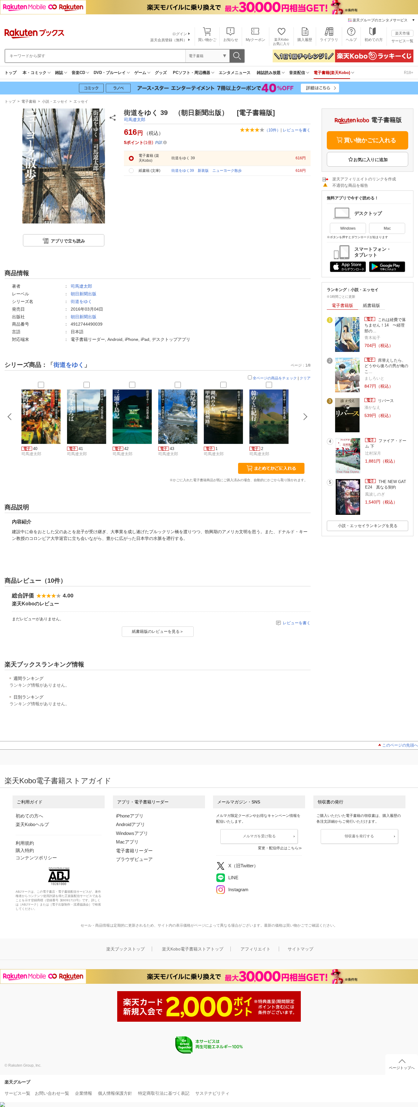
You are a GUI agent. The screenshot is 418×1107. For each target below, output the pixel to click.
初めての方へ (29, 815)
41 (81, 448)
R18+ (408, 72)
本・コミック (35, 72)
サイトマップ (300, 948)
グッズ (161, 72)
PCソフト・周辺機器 (191, 72)
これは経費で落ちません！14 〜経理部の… (385, 325)
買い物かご (207, 40)
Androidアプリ (130, 824)
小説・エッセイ (55, 101)
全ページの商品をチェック (275, 378)
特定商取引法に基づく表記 (163, 1093)
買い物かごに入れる (370, 140)
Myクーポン (255, 40)
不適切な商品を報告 (350, 185)
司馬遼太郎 (134, 119)
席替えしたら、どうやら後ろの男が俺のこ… (386, 366)
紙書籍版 (371, 305)
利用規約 (25, 843)
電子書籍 (28, 101)
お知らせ (230, 40)
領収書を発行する (359, 836)
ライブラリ (329, 40)
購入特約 (25, 850)
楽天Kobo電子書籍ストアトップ (192, 948)
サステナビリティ (212, 1093)
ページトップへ (402, 1068)
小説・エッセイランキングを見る (367, 525)
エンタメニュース (235, 72)
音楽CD (78, 72)
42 (126, 448)
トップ (11, 72)
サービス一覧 (402, 41)
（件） (272, 130)
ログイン (179, 34)
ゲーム (140, 72)
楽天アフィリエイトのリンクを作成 (364, 179)
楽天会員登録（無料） (168, 40)
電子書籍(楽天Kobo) (332, 72)
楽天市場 (402, 33)
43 (172, 448)
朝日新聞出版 (83, 293)
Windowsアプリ (132, 833)
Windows (348, 228)
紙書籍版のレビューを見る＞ (158, 631)
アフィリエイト (256, 948)
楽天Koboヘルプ (32, 824)
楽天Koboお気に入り (281, 41)
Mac (387, 228)
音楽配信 (297, 72)
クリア (305, 378)
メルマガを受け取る (259, 836)
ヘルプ (351, 40)
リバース (385, 400)
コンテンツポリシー (36, 857)
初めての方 (373, 40)
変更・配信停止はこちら (278, 848)
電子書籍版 (342, 305)
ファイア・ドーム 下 (385, 443)
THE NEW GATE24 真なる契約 (385, 484)
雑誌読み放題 (269, 72)
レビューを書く (297, 130)
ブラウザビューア (134, 859)
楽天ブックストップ (125, 948)
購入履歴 (304, 40)
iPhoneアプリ (130, 815)
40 (35, 448)
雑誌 (59, 72)
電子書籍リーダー (134, 850)
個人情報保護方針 (115, 1093)
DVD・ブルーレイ (110, 72)
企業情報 (83, 1093)
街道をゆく (81, 301)
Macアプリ (127, 841)
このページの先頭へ (400, 745)
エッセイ (80, 101)
